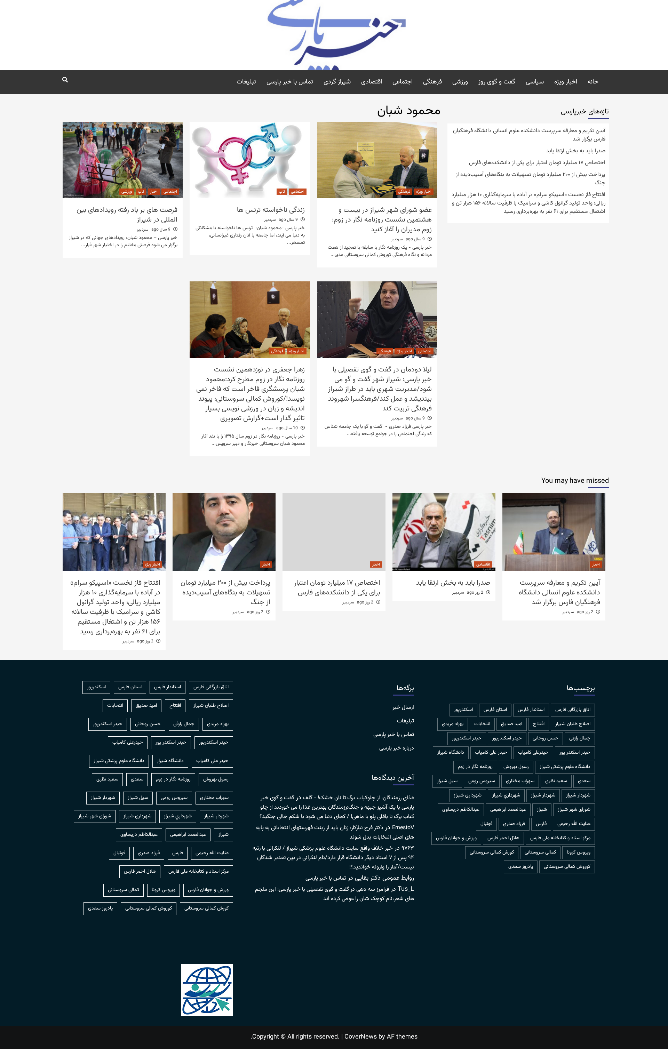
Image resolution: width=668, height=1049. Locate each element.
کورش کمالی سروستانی (492, 852)
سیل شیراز (447, 781)
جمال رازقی (579, 738)
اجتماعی (402, 82)
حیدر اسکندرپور (467, 738)
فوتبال (486, 824)
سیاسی (535, 82)
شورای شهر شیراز (574, 810)
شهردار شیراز (543, 795)
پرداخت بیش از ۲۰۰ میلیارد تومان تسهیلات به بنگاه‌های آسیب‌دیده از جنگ (530, 179)
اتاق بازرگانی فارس (572, 710)
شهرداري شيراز (506, 795)
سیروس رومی (481, 781)
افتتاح (538, 724)
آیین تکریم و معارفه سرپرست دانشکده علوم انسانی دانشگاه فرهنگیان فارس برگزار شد (529, 135)
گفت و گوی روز (496, 82)
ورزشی (460, 82)
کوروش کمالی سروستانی (567, 867)
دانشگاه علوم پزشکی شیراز (565, 767)
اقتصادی (371, 82)
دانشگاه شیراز (450, 752)
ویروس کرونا (578, 852)
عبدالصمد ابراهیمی (508, 810)
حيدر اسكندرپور (507, 738)
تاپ (282, 192)
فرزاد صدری (514, 824)
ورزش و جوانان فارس (456, 838)
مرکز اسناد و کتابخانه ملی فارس (560, 838)
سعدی (584, 781)
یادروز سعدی (520, 867)
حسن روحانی (545, 738)
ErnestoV (403, 828)
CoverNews (360, 1037)
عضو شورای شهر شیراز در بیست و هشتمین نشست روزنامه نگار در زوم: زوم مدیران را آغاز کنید (382, 220)
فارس (541, 824)
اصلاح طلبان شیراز (572, 724)
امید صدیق (511, 724)
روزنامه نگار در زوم (475, 767)
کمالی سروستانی (540, 852)
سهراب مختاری (520, 781)
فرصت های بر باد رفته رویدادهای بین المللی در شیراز (127, 215)
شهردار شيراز (578, 795)
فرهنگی (432, 82)
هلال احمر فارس (503, 838)
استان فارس (495, 710)
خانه (593, 82)
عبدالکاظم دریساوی (460, 810)
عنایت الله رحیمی (573, 824)
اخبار (154, 192)
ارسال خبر (403, 708)
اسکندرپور (463, 710)
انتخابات (482, 724)
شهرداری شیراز (468, 795)
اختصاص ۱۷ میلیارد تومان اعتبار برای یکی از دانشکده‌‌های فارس (537, 163)
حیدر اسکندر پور (574, 752)
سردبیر (397, 239)
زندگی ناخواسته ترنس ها (271, 210)
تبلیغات (246, 82)
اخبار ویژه (565, 82)
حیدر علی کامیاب (491, 752)
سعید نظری (556, 781)
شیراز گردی (337, 82)
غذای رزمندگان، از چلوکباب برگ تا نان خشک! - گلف (358, 798)
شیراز (542, 810)
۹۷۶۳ (407, 848)
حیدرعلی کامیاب (533, 752)
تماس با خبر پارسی (290, 82)
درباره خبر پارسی (396, 748)
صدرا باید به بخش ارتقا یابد (575, 151)
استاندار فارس (531, 710)
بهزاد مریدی (452, 724)
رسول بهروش (516, 767)
